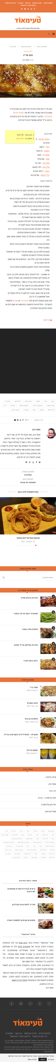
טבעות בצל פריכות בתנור (28, 538)
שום (47, 159)
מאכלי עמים (5, 835)
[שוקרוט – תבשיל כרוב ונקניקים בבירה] (48, 738)
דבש (37, 835)
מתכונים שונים (26, 47)
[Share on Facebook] (22, 420)
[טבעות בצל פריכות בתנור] (28, 515)
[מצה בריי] (48, 691)
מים (53, 838)
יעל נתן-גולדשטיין (48, 804)
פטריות (52, 850)
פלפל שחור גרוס (31, 850)
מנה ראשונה (50, 405)
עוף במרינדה (19, 846)
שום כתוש (17, 853)
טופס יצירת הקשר (19, 980)
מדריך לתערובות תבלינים (23, 904)
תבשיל (25, 857)
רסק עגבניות (27, 853)
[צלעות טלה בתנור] (48, 633)
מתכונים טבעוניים (17, 838)
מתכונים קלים (48, 3)
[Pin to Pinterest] (17, 420)
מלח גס (46, 167)
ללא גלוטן (20, 138)
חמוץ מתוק (28, 401)
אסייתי (35, 831)
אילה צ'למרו (51, 777)
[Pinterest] (25, 9)
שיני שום (51, 857)
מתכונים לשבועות (9, 842)
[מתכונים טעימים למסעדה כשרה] (45, 924)
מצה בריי (34, 687)
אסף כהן (26, 60)
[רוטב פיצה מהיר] (48, 664)
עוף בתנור (9, 846)
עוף (28, 846)
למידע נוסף (32, 1059)
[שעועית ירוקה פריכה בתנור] (48, 617)
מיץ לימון (45, 838)
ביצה (47, 171)
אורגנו (42, 831)
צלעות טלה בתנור (30, 629)
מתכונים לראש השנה (23, 842)
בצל (47, 147)
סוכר (34, 846)
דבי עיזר (52, 791)
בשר (53, 835)
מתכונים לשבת (50, 846)
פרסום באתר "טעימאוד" (28, 5)
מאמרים (20, 3)
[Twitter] (31, 9)
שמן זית (46, 155)
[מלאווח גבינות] (48, 722)
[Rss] (22, 9)
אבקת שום (51, 831)
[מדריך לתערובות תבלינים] (45, 908)
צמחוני (42, 410)
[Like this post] (26, 420)
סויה (40, 846)
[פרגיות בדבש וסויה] (48, 601)
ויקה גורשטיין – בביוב (47, 798)
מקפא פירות (32, 750)
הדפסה (46, 320)
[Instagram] (28, 9)
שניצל (15, 301)
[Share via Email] (15, 420)
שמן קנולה (34, 857)
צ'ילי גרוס (51, 853)
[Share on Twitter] (20, 420)
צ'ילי (4, 405)
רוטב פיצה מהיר (30, 661)
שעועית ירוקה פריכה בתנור (26, 613)
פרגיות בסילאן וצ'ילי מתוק (26, 645)
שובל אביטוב (50, 811)
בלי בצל (14, 831)
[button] (2, 521)
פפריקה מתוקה (19, 850)
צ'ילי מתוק (45, 175)
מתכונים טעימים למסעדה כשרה (21, 920)
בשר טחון (45, 835)
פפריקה (46, 163)
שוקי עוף (8, 853)
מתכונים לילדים (37, 405)
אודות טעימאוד (37, 3)
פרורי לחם (8, 850)
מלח (37, 838)
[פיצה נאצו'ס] (48, 707)
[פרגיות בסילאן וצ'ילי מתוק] (48, 649)
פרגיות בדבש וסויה (29, 598)
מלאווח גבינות (31, 719)
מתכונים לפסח (24, 405)
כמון (22, 835)
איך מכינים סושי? (10, 3)
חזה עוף (30, 835)
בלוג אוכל (23, 943)
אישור (42, 1059)
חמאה (46, 151)
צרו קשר (27, 3)
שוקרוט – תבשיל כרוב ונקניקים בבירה (21, 734)
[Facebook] (34, 9)
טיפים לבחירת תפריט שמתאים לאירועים (21, 890)
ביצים (21, 831)
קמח (36, 853)
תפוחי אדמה (44, 139)
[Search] (49, 34)
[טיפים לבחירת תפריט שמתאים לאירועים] (45, 892)
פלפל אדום (43, 850)
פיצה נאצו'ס (32, 703)
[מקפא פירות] (48, 754)
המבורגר (24, 301)
